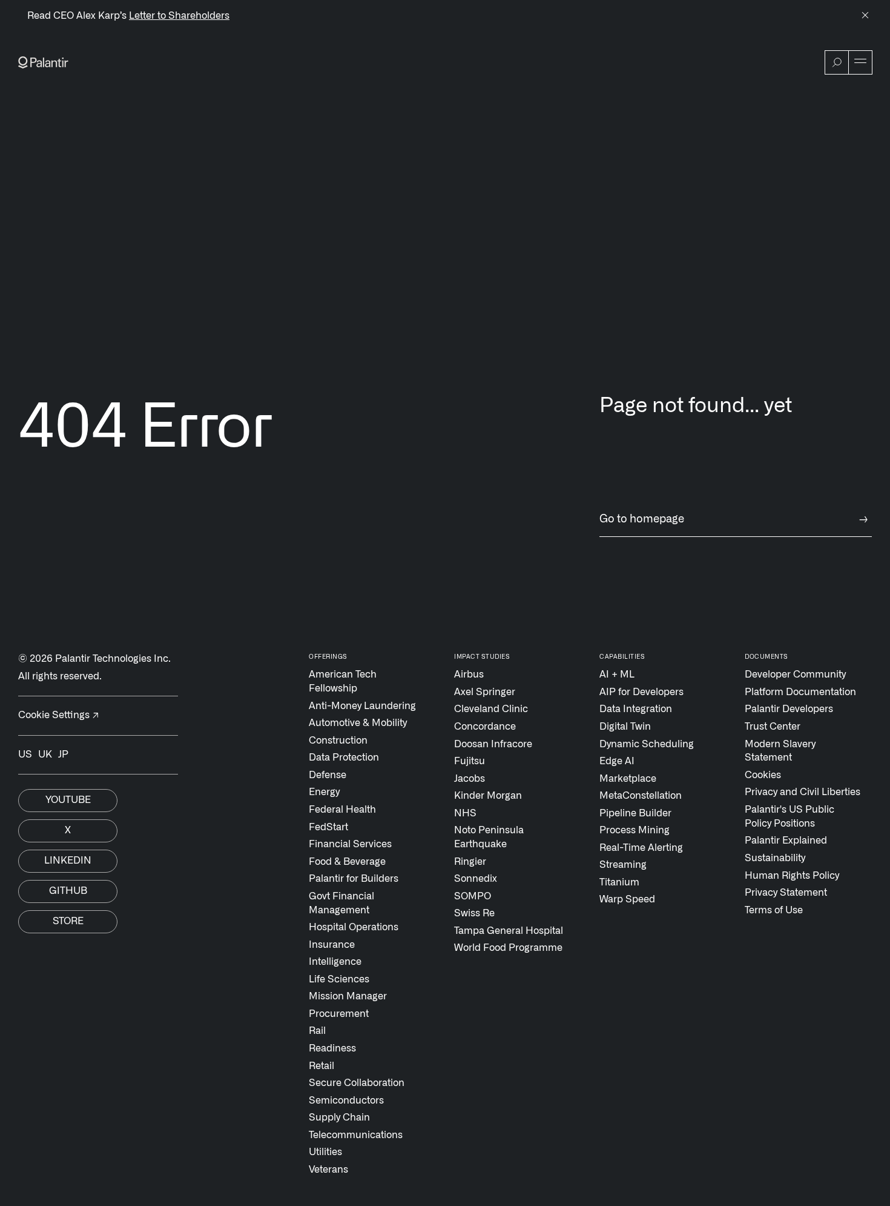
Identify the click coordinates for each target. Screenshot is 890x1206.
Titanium (619, 882)
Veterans (328, 1169)
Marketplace (627, 779)
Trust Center (772, 726)
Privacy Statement (786, 893)
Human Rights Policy (792, 876)
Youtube (68, 800)
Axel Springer (484, 692)
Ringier (470, 862)
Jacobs (469, 779)
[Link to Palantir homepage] (43, 62)
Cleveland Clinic (491, 709)
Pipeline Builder (635, 813)
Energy (324, 792)
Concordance (485, 726)
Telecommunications (356, 1135)
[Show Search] (837, 62)
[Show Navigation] (860, 62)
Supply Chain (339, 1117)
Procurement (339, 1014)
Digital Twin (625, 726)
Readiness (332, 1048)
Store (68, 921)
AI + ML (617, 674)
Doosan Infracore (493, 744)
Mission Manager (348, 996)
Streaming (623, 865)
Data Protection (344, 757)
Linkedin (67, 860)
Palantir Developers (789, 709)
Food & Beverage (347, 862)
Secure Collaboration (356, 1083)
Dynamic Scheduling (646, 744)
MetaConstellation (640, 796)
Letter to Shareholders (179, 16)
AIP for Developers (641, 692)
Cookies (763, 775)
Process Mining (634, 830)
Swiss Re (474, 913)
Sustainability (775, 858)
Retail (321, 1066)
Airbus (469, 674)
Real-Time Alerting (641, 848)
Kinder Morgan (488, 796)
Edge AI (617, 761)
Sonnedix (475, 879)
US (25, 754)
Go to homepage (733, 519)
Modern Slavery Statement (780, 751)
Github (68, 891)
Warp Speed (627, 899)
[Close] (865, 16)
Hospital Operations (353, 927)
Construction (338, 740)
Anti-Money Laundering (362, 706)
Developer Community (795, 674)
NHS (465, 813)
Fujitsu (469, 761)
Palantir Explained (786, 840)
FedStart (328, 827)
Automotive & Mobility (358, 723)
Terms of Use (774, 910)
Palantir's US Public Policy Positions (789, 816)
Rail (317, 1031)
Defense (327, 775)
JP (63, 754)
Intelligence (335, 962)
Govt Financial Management (341, 903)
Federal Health (342, 810)
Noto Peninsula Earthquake (489, 837)
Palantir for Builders (353, 879)
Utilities (325, 1152)
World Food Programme (508, 948)
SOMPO (472, 896)
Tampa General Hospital (508, 931)
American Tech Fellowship (343, 681)
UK (45, 754)
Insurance (332, 945)
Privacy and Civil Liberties (802, 792)
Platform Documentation (800, 692)
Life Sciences (339, 979)
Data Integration (635, 709)
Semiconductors (346, 1100)
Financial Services (350, 844)
